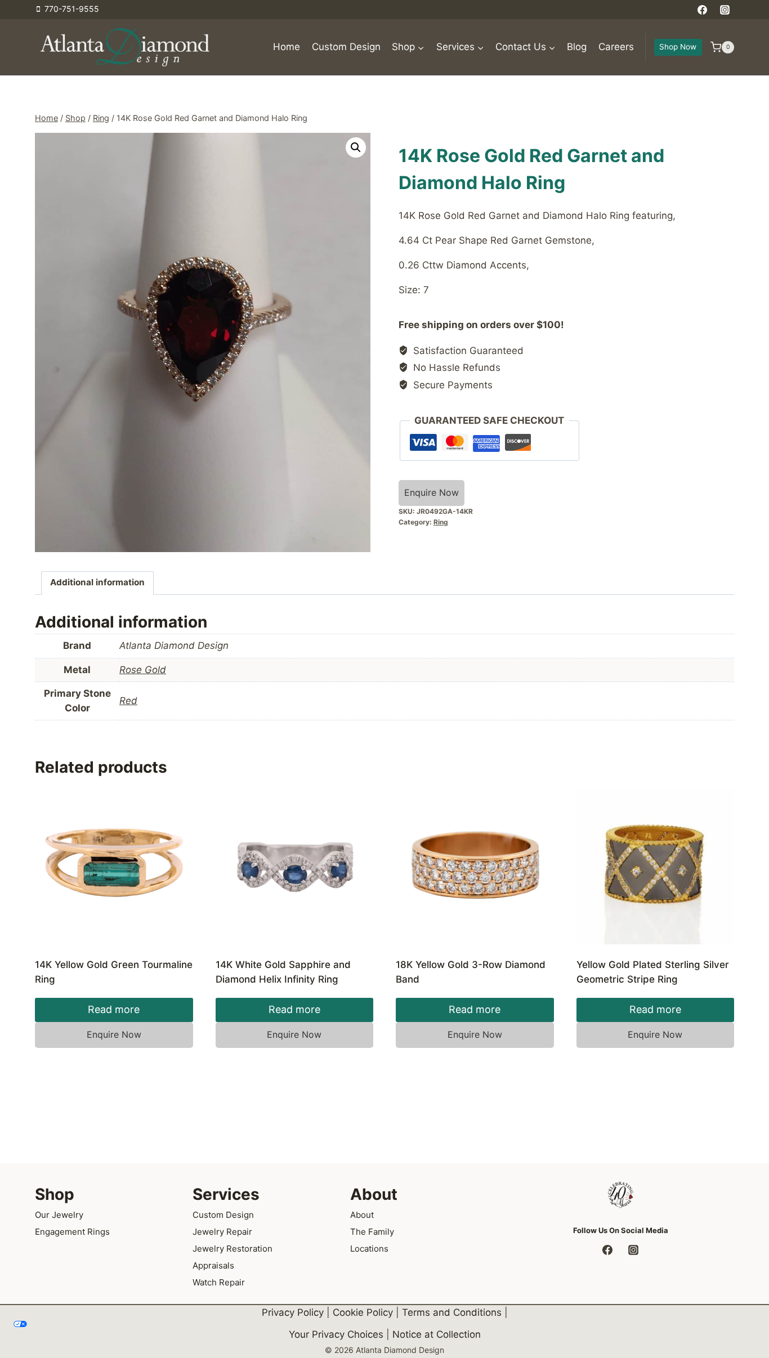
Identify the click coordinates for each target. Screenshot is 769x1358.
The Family (372, 1231)
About (362, 1214)
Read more (114, 1009)
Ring (440, 522)
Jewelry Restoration (232, 1248)
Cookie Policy (363, 1312)
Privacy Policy (293, 1312)
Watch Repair (219, 1282)
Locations (369, 1248)
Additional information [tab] (97, 582)
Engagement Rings (72, 1231)
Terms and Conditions (452, 1312)
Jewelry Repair (222, 1231)
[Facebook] (702, 9)
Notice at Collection (436, 1334)
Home (286, 46)
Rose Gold (142, 669)
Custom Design (346, 46)
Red (128, 700)
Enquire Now (431, 492)
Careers (616, 46)
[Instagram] (724, 9)
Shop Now (677, 46)
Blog (577, 46)
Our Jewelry (59, 1214)
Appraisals (213, 1265)
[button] (356, 147)
